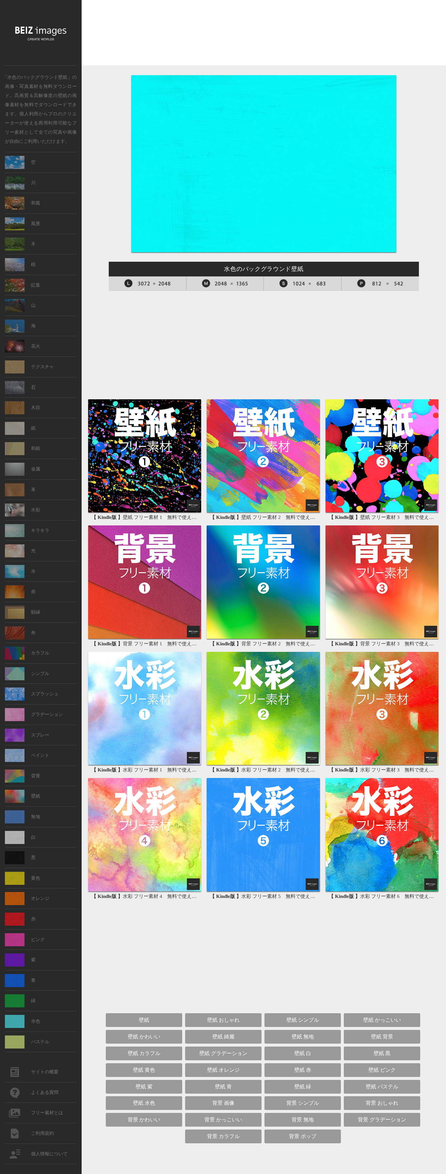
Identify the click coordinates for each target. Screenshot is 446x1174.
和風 (35, 203)
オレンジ (40, 898)
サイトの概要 (44, 1071)
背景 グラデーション (382, 1119)
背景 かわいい (144, 1119)
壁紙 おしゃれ (223, 1020)
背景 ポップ (302, 1136)
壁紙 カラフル (144, 1053)
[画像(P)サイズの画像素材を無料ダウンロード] (380, 283)
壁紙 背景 (382, 1036)
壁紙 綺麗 (223, 1036)
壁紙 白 (302, 1053)
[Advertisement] (263, 34)
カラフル (40, 653)
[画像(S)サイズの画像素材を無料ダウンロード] (303, 283)
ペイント (40, 755)
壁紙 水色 (144, 1103)
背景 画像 (223, 1103)
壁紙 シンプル (302, 1020)
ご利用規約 (42, 1133)
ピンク (38, 939)
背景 (35, 775)
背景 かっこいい (223, 1119)
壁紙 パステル (382, 1086)
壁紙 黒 (382, 1053)
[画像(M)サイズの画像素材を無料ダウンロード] (225, 283)
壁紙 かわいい (144, 1036)
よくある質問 (44, 1092)
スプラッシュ (44, 693)
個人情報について (49, 1153)
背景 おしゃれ (382, 1103)
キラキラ (40, 530)
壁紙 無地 (303, 1036)
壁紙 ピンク (382, 1070)
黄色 (35, 878)
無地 (35, 816)
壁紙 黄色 (144, 1070)
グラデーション (47, 714)
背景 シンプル (302, 1103)
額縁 (35, 612)
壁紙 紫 (143, 1086)
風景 (35, 223)
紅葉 (35, 285)
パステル (40, 1041)
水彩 (35, 509)
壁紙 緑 (302, 1086)
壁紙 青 (223, 1086)
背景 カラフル (223, 1136)
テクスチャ (42, 366)
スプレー (40, 735)
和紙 (35, 448)
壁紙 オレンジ (223, 1070)
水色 (35, 1021)
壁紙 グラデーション (223, 1053)
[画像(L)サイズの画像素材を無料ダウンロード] (147, 283)
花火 (35, 346)
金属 (35, 469)
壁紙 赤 (302, 1070)
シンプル (40, 673)
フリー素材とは (47, 1112)
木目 (35, 407)
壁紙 (62, 95)
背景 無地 (303, 1119)
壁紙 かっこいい (382, 1020)
